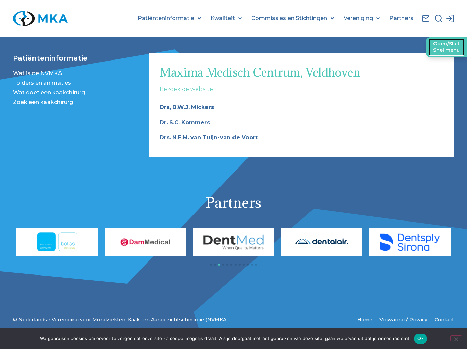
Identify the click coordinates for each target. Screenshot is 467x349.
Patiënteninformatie (166, 18)
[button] (211, 265)
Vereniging (358, 18)
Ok (420, 338)
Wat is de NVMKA (37, 73)
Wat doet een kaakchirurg (49, 92)
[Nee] (456, 338)
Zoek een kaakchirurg (43, 102)
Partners (401, 18)
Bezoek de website (186, 89)
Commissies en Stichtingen (289, 18)
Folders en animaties (42, 83)
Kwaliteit (223, 18)
